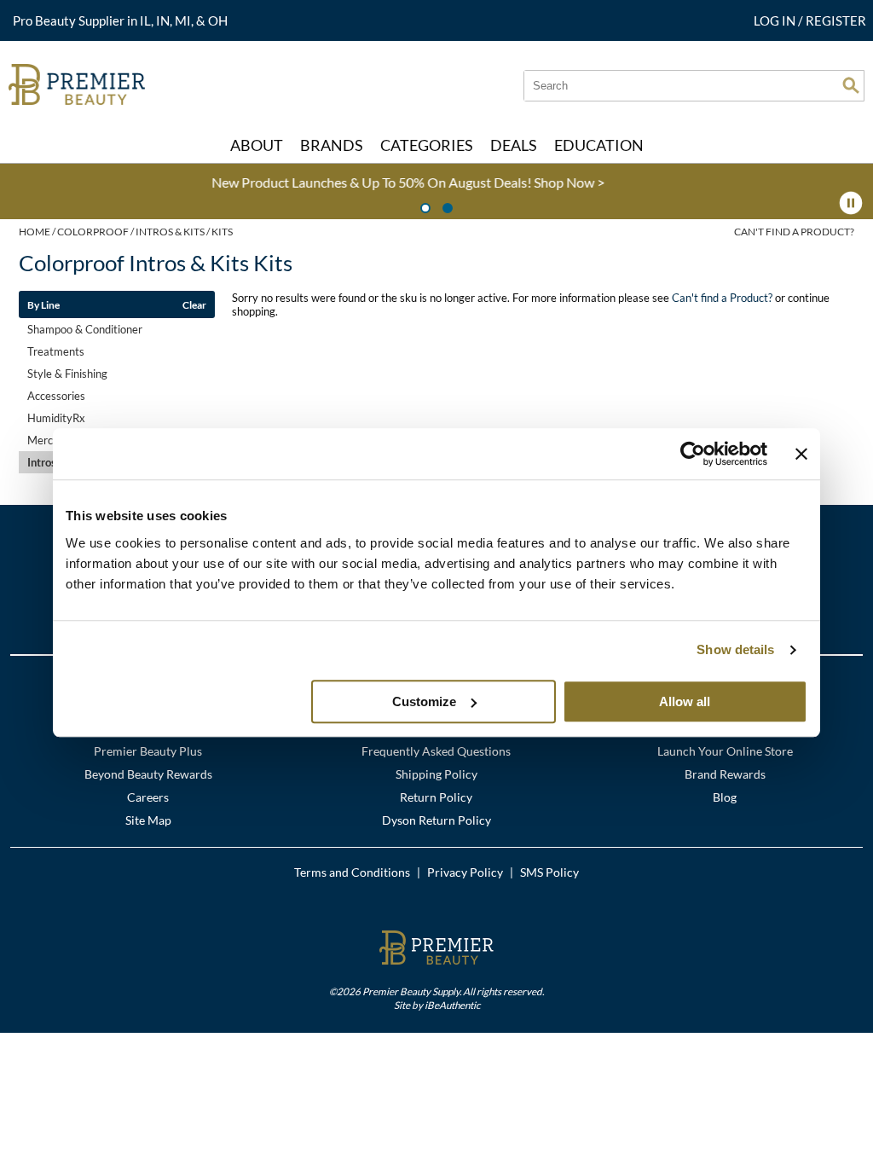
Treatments (55, 351)
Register (836, 20)
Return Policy (436, 797)
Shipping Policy (436, 774)
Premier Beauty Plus (148, 751)
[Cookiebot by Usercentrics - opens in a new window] (692, 454)
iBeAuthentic (452, 1005)
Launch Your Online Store (725, 751)
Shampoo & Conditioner (84, 329)
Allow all (684, 701)
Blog (725, 797)
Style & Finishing (67, 373)
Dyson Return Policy (436, 820)
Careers (148, 797)
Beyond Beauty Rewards (148, 774)
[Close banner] (801, 454)
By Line (43, 304)
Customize (424, 701)
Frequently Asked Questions (436, 751)
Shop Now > (405, 182)
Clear (194, 304)
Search (850, 85)
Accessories (56, 396)
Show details (735, 649)
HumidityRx (56, 418)
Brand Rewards (725, 774)
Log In (776, 20)
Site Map (148, 820)
